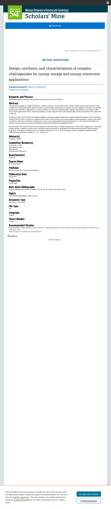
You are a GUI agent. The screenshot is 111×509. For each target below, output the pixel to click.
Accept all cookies (89, 494)
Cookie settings (21, 500)
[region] (55, 497)
